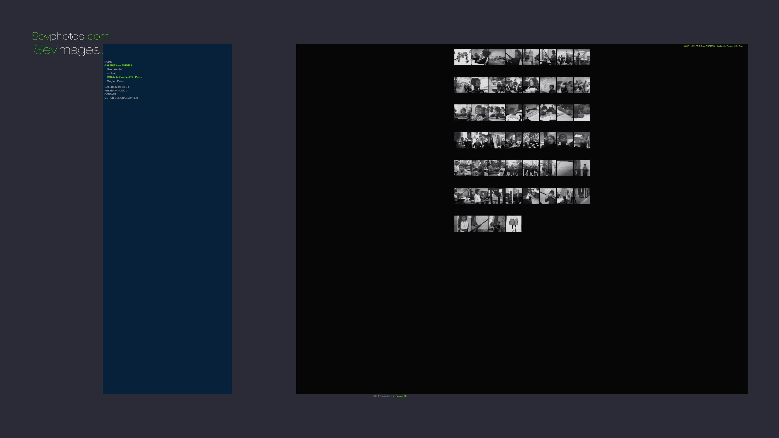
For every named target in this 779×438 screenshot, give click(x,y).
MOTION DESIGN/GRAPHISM (121, 98)
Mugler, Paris (115, 81)
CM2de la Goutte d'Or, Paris (124, 77)
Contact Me (401, 396)
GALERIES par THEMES (118, 65)
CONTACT (110, 94)
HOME (108, 61)
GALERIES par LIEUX (116, 87)
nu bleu (111, 73)
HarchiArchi (114, 69)
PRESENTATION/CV (115, 90)
